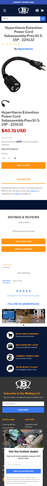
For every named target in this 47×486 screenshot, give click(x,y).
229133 (33, 191)
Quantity (4, 153)
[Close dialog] (40, 431)
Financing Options (8, 424)
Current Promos (8, 428)
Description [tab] (23, 179)
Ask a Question (23, 241)
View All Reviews (23, 249)
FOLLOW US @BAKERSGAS (23, 303)
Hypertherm (25, 48)
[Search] (43, 18)
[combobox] (20, 18)
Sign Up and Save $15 (23, 471)
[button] (42, 10)
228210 (17, 193)
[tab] (23, 273)
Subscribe (23, 410)
